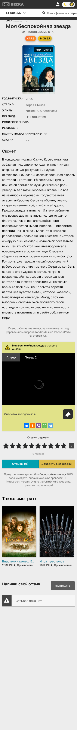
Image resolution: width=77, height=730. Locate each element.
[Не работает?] (68, 414)
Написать (63, 586)
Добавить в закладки (56, 464)
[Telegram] (50, 425)
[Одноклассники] (32, 425)
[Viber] (38, 425)
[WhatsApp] (44, 425)
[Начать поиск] (43, 13)
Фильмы (15, 13)
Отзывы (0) (20, 464)
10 (64, 445)
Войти (57, 4)
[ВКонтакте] (26, 425)
